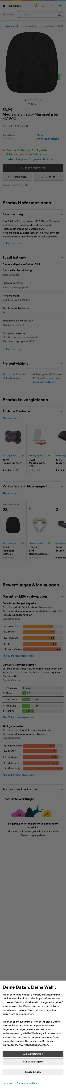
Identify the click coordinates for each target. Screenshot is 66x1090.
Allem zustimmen (33, 1054)
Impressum (8, 1083)
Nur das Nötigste (33, 1061)
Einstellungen (33, 1072)
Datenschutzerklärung (28, 1083)
